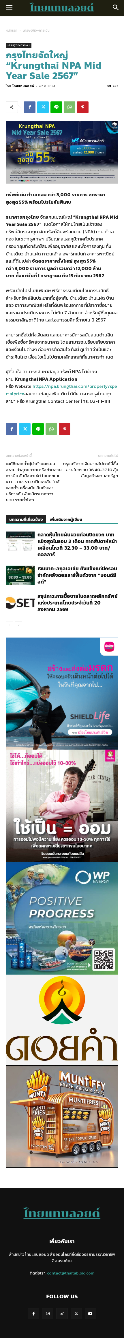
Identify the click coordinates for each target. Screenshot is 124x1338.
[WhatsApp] (69, 107)
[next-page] (18, 624)
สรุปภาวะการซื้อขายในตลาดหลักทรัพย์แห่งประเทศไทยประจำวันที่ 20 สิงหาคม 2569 (77, 602)
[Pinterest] (83, 107)
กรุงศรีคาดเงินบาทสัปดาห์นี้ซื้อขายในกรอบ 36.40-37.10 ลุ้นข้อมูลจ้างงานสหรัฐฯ (90, 470)
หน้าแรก (11, 30)
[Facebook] (29, 107)
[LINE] (56, 107)
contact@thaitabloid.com (70, 1273)
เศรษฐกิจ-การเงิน (36, 30)
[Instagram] (47, 1313)
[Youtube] (90, 1313)
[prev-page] (9, 624)
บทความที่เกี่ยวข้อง (26, 520)
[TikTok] (61, 1313)
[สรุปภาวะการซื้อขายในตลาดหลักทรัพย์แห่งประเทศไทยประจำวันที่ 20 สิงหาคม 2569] (20, 603)
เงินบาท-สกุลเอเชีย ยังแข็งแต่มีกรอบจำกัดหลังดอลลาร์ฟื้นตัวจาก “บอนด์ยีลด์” (77, 575)
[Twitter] (43, 107)
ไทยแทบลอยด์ (23, 86)
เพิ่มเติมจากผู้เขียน (66, 520)
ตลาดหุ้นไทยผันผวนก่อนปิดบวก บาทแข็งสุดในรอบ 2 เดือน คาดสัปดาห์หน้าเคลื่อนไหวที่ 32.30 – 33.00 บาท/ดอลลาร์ (77, 544)
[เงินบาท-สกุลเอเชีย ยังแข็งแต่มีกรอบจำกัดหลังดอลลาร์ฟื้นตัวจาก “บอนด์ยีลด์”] (20, 575)
